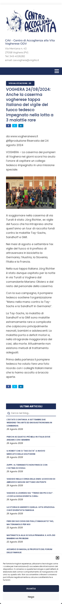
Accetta (31, 588)
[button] (57, 557)
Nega (31, 596)
